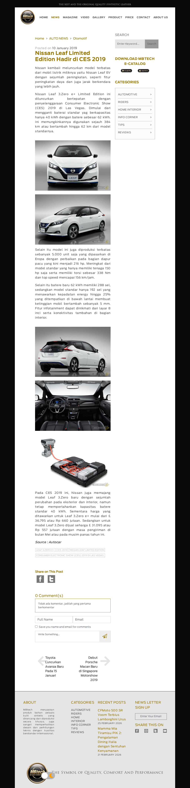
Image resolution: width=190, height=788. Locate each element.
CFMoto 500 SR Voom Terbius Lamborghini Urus (112, 715)
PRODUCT (115, 17)
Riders (135, 102)
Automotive (135, 94)
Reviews (135, 132)
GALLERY (99, 17)
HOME (44, 17)
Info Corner (135, 117)
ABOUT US (160, 17)
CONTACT (143, 17)
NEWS (55, 17)
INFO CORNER (81, 725)
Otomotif (80, 38)
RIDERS (76, 714)
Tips (135, 125)
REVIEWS (77, 732)
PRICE (129, 17)
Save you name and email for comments (65, 627)
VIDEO (85, 17)
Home (39, 38)
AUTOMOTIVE (80, 710)
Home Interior (135, 109)
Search (151, 44)
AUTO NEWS (58, 38)
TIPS (74, 728)
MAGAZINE (70, 17)
